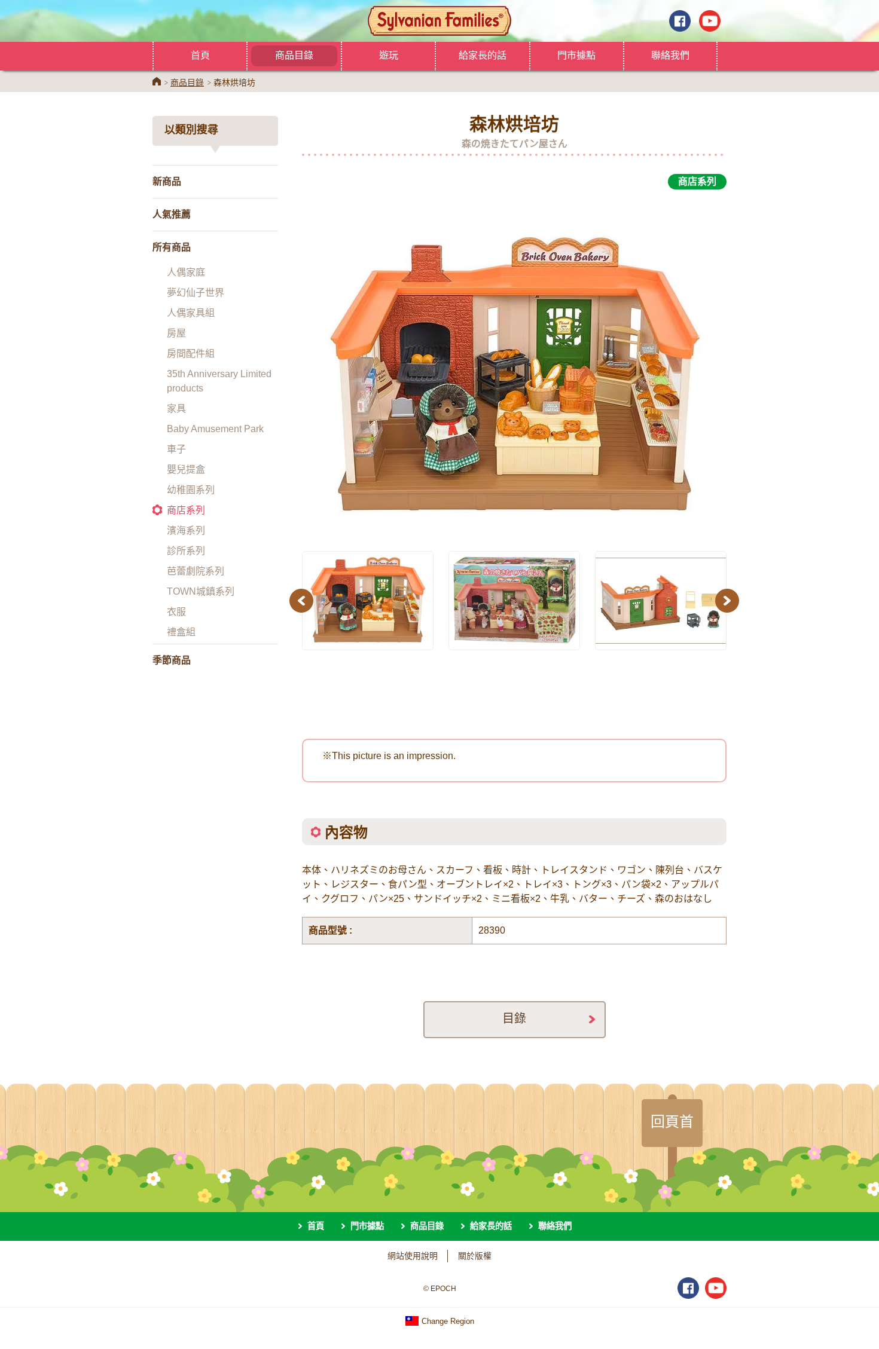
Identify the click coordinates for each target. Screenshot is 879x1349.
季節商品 (171, 660)
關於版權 (475, 1256)
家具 (176, 408)
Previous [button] (303, 600)
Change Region (446, 1321)
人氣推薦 (171, 214)
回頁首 (672, 1121)
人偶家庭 (186, 272)
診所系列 (186, 551)
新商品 (166, 181)
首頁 (200, 55)
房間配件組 (191, 353)
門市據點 (576, 55)
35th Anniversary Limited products (219, 381)
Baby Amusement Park (215, 429)
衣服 (176, 612)
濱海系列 (186, 530)
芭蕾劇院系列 (195, 571)
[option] (514, 363)
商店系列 (186, 510)
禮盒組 (181, 632)
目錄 (514, 1018)
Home (156, 81)
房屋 (176, 333)
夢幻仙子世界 (195, 292)
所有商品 (171, 247)
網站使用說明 (412, 1256)
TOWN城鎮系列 (200, 591)
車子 (176, 449)
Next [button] (728, 600)
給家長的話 (482, 55)
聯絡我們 (670, 55)
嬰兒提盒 (186, 469)
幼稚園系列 (191, 490)
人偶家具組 (191, 313)
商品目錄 (294, 55)
